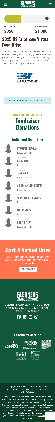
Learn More (27, 269)
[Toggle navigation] (5, 4)
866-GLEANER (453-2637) (27, 311)
